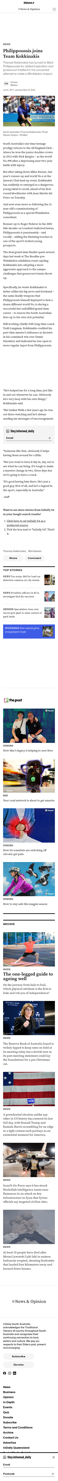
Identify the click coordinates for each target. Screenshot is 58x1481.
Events (7, 1407)
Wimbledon (35, 551)
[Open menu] (54, 9)
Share (13, 558)
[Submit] (49, 438)
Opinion (8, 1397)
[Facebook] (4, 1373)
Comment (34, 558)
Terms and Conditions (18, 1427)
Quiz (6, 1412)
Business (9, 1392)
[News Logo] (29, 9)
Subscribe (18, 1356)
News (7, 1387)
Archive (8, 1432)
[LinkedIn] (14, 1373)
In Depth (9, 1402)
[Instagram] (9, 1373)
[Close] (54, 1457)
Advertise (9, 1442)
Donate (19, 1364)
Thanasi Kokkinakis (14, 551)
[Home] (29, 3)
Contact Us (10, 1437)
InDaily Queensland (16, 1447)
